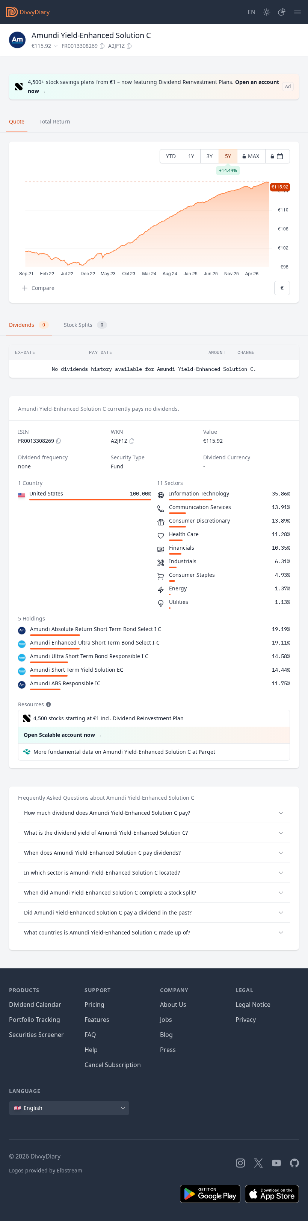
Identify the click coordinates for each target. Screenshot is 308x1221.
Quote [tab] (16, 121)
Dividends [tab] (27, 324)
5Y (228, 157)
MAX (253, 156)
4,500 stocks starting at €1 (108, 718)
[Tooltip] (47, 704)
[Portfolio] (281, 12)
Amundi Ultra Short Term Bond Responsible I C (89, 656)
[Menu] (297, 12)
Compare (43, 287)
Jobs (166, 1019)
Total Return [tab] (54, 121)
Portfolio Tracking (34, 1019)
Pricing (94, 1004)
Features (97, 1019)
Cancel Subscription (113, 1065)
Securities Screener (36, 1034)
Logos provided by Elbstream (45, 1170)
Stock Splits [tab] (83, 324)
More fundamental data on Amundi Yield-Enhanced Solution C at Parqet (124, 751)
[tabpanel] (154, 222)
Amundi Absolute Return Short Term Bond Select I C (95, 629)
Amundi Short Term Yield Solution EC (76, 669)
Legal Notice (253, 1004)
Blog (166, 1034)
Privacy (246, 1019)
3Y (210, 156)
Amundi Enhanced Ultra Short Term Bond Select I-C (95, 642)
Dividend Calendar (35, 1004)
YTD (171, 156)
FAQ (90, 1034)
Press (168, 1050)
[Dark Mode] (266, 12)
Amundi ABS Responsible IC (65, 683)
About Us (173, 1004)
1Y (191, 156)
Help (91, 1050)
